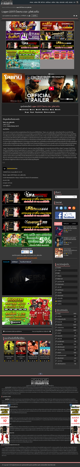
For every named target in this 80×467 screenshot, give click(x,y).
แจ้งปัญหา (15, 262)
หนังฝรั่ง (58, 109)
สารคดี (59, 333)
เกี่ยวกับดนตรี (60, 347)
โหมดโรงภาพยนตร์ (25, 262)
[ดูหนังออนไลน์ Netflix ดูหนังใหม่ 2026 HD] (7, 3)
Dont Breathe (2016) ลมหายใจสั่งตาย (13, 331)
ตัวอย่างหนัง (60, 284)
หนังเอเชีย (59, 298)
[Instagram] (65, 208)
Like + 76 (26, 252)
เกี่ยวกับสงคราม (61, 363)
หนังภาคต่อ (62, 2)
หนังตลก (71, 2)
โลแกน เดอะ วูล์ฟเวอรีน (50, 112)
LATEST (74, 223)
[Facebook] (57, 208)
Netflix (43, 2)
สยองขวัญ (60, 344)
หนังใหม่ (36, 2)
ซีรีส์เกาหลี (59, 278)
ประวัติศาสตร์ (60, 341)
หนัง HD (33, 109)
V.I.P (74, 2)
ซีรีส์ (39, 2)
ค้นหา (75, 196)
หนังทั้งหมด (48, 2)
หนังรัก (59, 352)
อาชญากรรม (60, 327)
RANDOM (58, 223)
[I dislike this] (31, 252)
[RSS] (73, 208)
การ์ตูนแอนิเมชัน (61, 319)
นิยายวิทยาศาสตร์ (25, 109)
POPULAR (66, 223)
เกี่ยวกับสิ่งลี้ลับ (61, 349)
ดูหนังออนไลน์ (39, 112)
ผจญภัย (59, 316)
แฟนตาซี (59, 338)
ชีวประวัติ (59, 322)
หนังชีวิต (13, 7)
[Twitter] (61, 208)
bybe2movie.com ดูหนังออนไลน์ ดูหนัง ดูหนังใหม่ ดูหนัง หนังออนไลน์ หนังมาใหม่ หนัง (33, 465)
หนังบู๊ (66, 2)
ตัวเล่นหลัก (6, 262)
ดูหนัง (32, 112)
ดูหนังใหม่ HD (60, 281)
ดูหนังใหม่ (7, 399)
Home (3, 7)
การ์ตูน (57, 2)
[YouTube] (69, 208)
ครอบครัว (59, 336)
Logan (27, 112)
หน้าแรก (31, 2)
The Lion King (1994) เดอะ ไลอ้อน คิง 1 (40, 331)
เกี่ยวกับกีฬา (60, 358)
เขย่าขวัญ (59, 361)
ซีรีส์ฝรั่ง (59, 276)
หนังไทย (53, 2)
